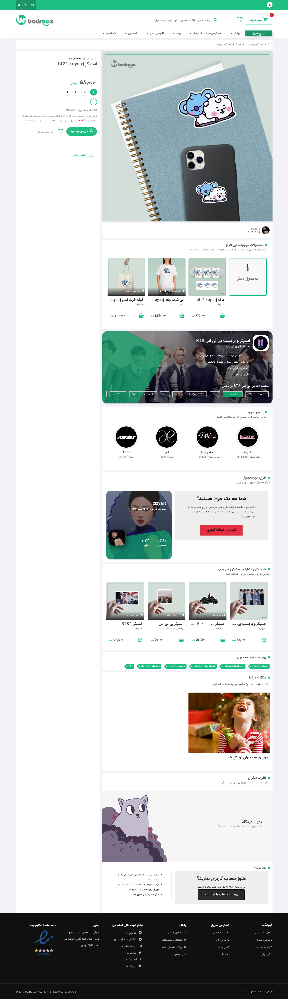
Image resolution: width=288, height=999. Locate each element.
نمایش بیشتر (243, 374)
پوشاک (236, 33)
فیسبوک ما (131, 959)
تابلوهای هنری (156, 33)
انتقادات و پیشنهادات (172, 940)
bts (130, 666)
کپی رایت (265, 954)
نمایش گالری (254, 232)
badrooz (70, 992)
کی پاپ (230, 346)
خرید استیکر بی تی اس (234, 666)
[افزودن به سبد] (141, 316)
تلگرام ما (131, 932)
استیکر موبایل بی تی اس (204, 666)
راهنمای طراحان (175, 933)
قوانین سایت (263, 940)
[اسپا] (167, 437)
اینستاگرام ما (129, 946)
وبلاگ (223, 954)
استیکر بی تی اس (260, 666)
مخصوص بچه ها (73, 58)
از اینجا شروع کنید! (258, 33)
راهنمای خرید (176, 954)
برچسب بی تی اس (176, 666)
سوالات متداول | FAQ (172, 947)
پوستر (178, 33)
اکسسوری (132, 33)
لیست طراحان (219, 933)
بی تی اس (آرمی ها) (150, 666)
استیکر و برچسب (223, 44)
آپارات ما (131, 966)
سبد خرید (256, 20)
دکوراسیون (110, 33)
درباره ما (222, 947)
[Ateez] (126, 437)
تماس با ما (221, 940)
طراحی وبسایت (265, 992)
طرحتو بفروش (262, 933)
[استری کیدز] (207, 437)
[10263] (187, 136)
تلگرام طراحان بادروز (125, 939)
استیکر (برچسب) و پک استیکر (207, 33)
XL (67, 92)
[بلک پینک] (248, 437)
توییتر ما (132, 952)
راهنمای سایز (80, 155)
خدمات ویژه (263, 947)
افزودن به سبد (79, 131)
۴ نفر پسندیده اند (46, 132)
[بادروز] (36, 20)
